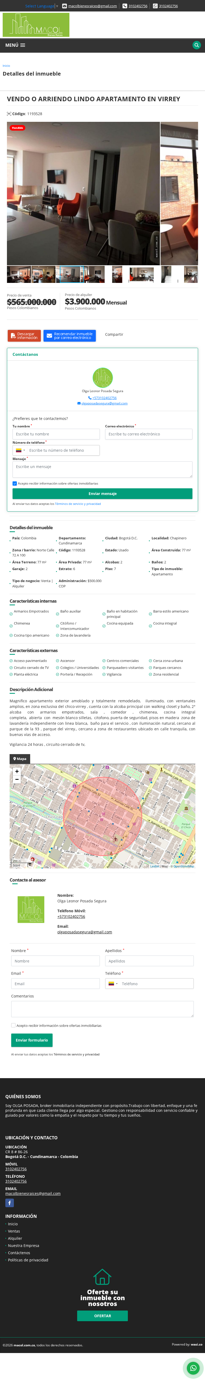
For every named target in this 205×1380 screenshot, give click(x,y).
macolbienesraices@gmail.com (92, 5)
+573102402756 (104, 398)
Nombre (20, 950)
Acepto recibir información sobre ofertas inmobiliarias (59, 1025)
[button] (193, 126)
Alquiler (15, 1238)
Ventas (14, 1231)
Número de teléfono (30, 442)
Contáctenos (19, 1252)
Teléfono (114, 973)
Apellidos (114, 950)
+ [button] (17, 771)
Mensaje (20, 459)
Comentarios (22, 996)
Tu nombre (22, 426)
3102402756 (138, 5)
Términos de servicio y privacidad (78, 504)
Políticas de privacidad (28, 1259)
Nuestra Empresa (23, 1245)
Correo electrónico (120, 426)
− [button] (17, 779)
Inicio (6, 66)
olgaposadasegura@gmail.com (104, 403)
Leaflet (154, 866)
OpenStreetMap (184, 866)
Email (17, 973)
